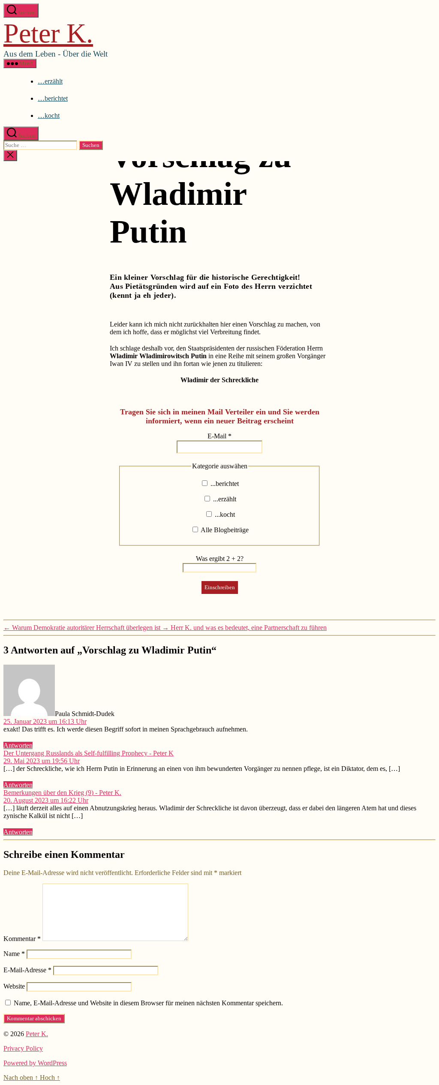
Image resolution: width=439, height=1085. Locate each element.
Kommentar (22, 938)
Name (14, 953)
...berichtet (224, 483)
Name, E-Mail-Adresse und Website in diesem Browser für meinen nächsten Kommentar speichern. (148, 1003)
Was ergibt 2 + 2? (220, 558)
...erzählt (223, 499)
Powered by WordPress (35, 1063)
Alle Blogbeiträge (224, 530)
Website (14, 986)
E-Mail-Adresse (27, 970)
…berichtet (53, 98)
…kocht (49, 115)
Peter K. (48, 33)
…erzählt (50, 81)
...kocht (224, 514)
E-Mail (219, 436)
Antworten (18, 745)
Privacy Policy (23, 1048)
